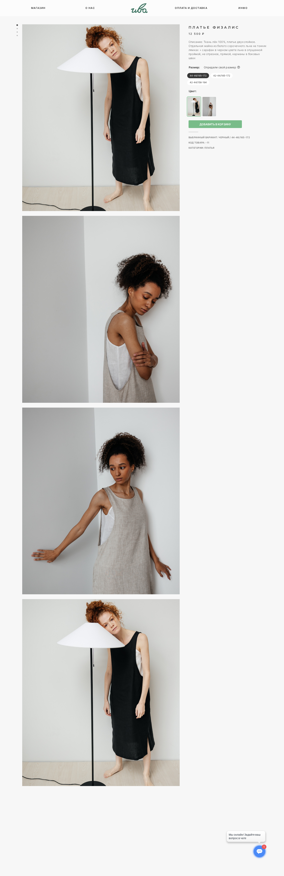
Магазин (38, 7)
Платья (209, 147)
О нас (90, 7)
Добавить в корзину (215, 124)
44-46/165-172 (198, 75)
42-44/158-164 (198, 82)
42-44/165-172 (221, 75)
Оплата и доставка (191, 7)
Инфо (242, 7)
